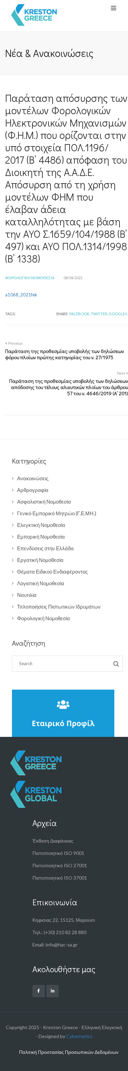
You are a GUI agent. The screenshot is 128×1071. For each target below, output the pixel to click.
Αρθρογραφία (32, 490)
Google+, (118, 313)
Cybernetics (79, 1036)
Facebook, (79, 313)
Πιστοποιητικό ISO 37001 (59, 878)
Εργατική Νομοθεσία (40, 560)
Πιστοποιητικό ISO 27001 (59, 865)
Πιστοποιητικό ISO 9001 (58, 853)
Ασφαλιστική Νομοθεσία (44, 501)
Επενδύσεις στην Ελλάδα (45, 548)
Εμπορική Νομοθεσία (41, 536)
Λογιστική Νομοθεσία (40, 583)
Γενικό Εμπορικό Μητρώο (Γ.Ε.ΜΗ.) (56, 513)
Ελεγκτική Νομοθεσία (41, 525)
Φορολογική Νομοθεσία (29, 277)
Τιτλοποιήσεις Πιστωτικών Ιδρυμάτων (59, 606)
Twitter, (99, 313)
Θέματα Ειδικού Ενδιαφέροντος (52, 571)
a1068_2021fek (21, 294)
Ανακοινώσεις (32, 478)
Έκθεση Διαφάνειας (52, 841)
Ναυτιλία (27, 595)
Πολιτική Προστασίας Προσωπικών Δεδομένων (68, 1052)
